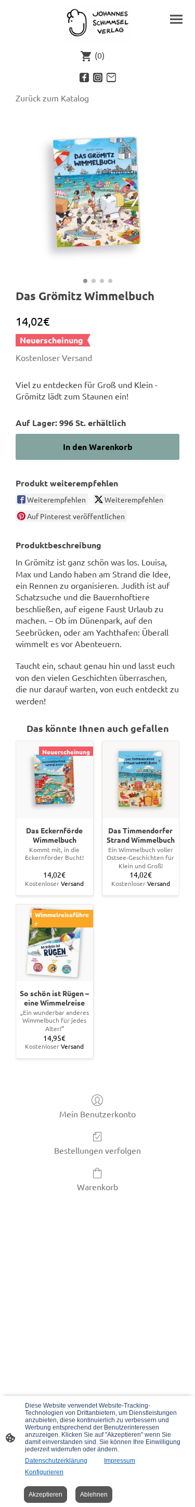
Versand (77, 357)
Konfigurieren (44, 1472)
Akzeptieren (45, 1494)
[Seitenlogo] (97, 23)
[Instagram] (97, 77)
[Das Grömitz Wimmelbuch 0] (97, 193)
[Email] (111, 77)
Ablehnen (94, 1494)
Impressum (119, 1460)
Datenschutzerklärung (56, 1460)
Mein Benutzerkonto (97, 1114)
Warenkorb (97, 1186)
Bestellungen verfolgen (97, 1150)
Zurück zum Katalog (52, 98)
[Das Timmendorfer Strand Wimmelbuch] (140, 779)
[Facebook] (84, 77)
